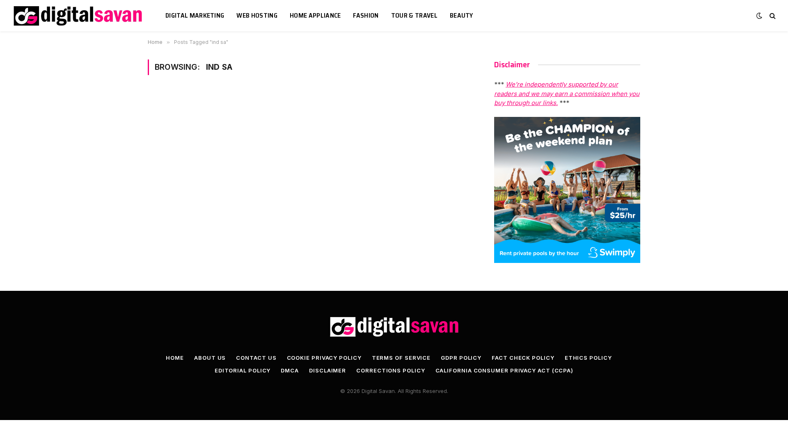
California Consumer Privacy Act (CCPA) (504, 370)
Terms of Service (401, 357)
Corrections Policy (390, 370)
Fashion (365, 15)
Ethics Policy (588, 357)
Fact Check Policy (523, 357)
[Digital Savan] (78, 15)
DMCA (290, 370)
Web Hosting (256, 15)
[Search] (772, 16)
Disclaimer (327, 370)
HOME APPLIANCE (315, 15)
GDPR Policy (461, 357)
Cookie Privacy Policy (324, 357)
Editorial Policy (243, 370)
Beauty (461, 15)
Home (175, 357)
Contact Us (256, 357)
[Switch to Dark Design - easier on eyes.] (759, 15)
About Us (210, 357)
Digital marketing (194, 15)
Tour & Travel (414, 15)
